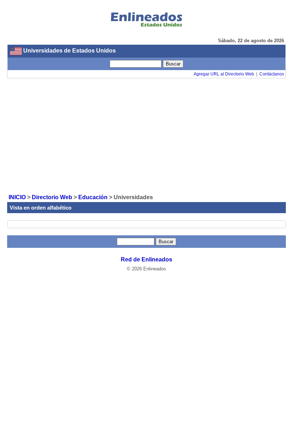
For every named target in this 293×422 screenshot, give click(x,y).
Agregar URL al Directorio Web (224, 74)
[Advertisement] (146, 135)
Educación (93, 197)
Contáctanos (271, 74)
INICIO (17, 197)
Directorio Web (52, 197)
